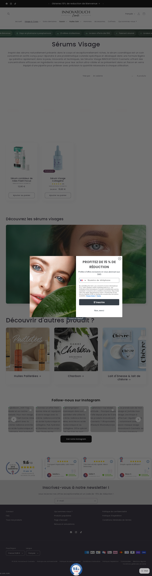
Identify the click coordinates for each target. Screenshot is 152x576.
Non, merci (99, 311)
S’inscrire (99, 302)
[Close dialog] (119, 258)
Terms (99, 296)
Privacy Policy (90, 296)
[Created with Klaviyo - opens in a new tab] (76, 318)
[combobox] (83, 280)
